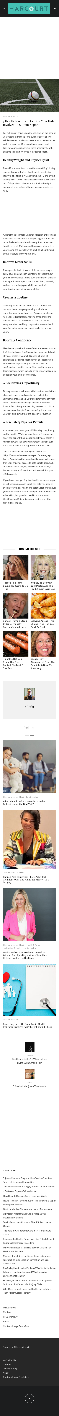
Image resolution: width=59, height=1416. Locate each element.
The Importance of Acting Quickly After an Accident (29, 1186)
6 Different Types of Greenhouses (20, 1191)
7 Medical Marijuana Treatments (29, 1084)
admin (29, 707)
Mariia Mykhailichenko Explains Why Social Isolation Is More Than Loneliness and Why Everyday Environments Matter (29, 1272)
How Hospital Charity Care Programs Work (25, 1196)
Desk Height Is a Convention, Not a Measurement (28, 1209)
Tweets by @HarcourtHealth (16, 1347)
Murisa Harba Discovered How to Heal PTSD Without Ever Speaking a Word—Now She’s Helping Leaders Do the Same (25, 955)
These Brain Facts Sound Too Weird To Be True (15, 585)
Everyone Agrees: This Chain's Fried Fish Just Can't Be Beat (42, 624)
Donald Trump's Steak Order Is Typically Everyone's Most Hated (15, 624)
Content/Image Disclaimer (16, 1326)
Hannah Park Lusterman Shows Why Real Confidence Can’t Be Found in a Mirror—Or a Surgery (26, 879)
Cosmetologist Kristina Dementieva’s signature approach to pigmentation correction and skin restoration (27, 1260)
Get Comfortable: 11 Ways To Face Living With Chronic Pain (29, 1059)
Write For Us (9, 1307)
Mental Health (29, 948)
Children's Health (10, 116)
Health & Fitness (33, 945)
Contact (7, 1312)
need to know (34, 495)
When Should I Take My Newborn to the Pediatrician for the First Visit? (24, 802)
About (6, 1321)
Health (22, 872)
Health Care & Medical (28, 797)
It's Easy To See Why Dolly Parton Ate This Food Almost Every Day (43, 585)
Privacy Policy (10, 1316)
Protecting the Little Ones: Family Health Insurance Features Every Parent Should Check (27, 1025)
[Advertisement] (29, 48)
